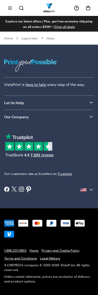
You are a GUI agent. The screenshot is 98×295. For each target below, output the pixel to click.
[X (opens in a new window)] (14, 189)
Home (8, 38)
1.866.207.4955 (15, 250)
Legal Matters (50, 258)
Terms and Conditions (20, 258)
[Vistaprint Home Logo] (49, 8)
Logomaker (29, 38)
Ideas (50, 38)
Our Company (16, 117)
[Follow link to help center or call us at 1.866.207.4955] (76, 8)
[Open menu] (10, 8)
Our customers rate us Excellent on (38, 173)
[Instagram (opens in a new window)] (21, 189)
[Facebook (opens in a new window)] (6, 189)
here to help (36, 84)
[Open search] (21, 8)
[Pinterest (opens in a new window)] (28, 190)
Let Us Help (14, 103)
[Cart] (88, 8)
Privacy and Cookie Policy (60, 250)
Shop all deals (64, 26)
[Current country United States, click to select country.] (87, 190)
